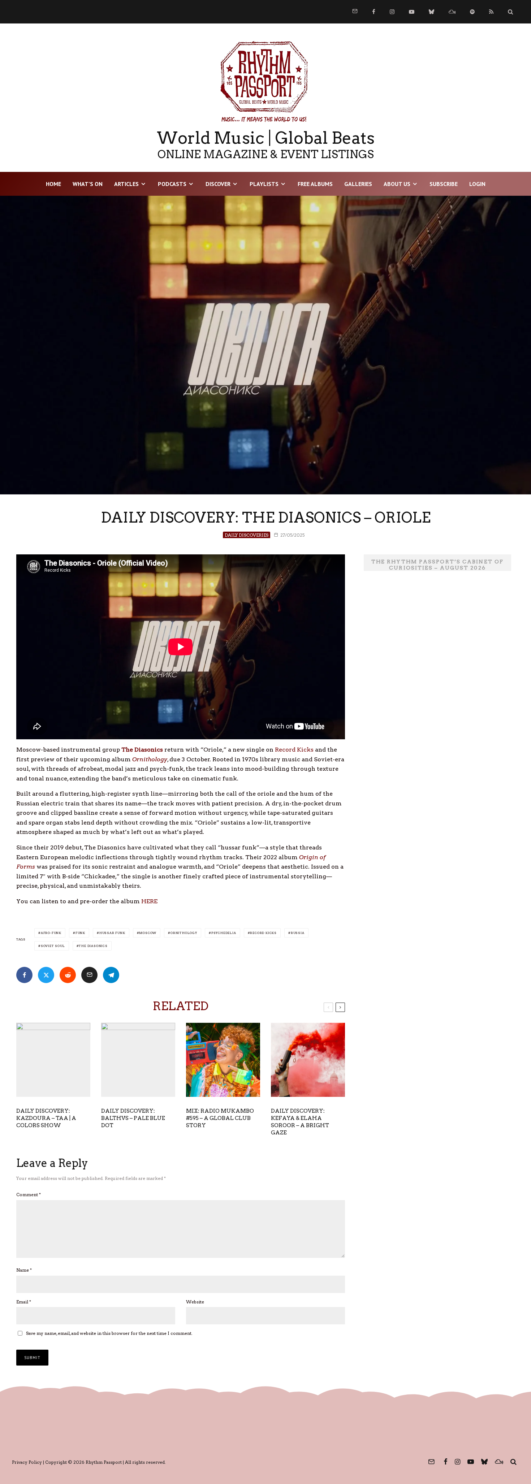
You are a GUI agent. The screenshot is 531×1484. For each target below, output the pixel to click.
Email (23, 1302)
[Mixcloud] (452, 12)
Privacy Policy (27, 1462)
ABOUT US (397, 183)
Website (195, 1302)
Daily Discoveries (246, 535)
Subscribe (443, 183)
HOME (53, 183)
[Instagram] (392, 12)
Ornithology (183, 933)
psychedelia (223, 933)
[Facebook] (374, 12)
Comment (28, 1194)
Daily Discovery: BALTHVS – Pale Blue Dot (133, 1118)
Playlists (264, 183)
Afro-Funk (51, 933)
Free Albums (315, 183)
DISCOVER (218, 183)
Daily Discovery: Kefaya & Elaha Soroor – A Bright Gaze (300, 1122)
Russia (298, 933)
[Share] (24, 975)
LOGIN (477, 183)
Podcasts (172, 183)
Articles (126, 183)
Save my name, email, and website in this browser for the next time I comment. (109, 1333)
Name (24, 1270)
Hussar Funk (112, 933)
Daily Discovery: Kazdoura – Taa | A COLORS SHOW (46, 1118)
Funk (80, 933)
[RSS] (491, 12)
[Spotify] (472, 12)
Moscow (147, 933)
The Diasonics (93, 946)
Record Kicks (294, 749)
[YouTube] (412, 12)
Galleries (358, 183)
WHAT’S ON (88, 183)
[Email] (89, 975)
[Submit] (68, 975)
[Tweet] (46, 975)
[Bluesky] (431, 12)
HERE (149, 901)
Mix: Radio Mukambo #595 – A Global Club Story (220, 1118)
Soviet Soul (53, 946)
